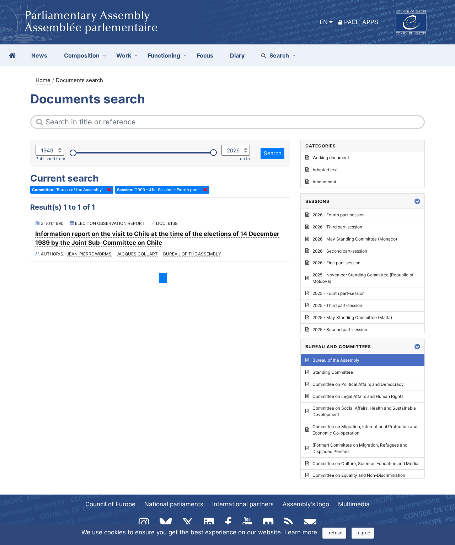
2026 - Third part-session (337, 227)
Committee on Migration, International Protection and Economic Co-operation (364, 430)
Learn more (300, 532)
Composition (82, 55)
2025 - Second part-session (339, 329)
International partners (243, 504)
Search (279, 55)
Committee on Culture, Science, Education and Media (365, 463)
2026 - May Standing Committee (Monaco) (354, 239)
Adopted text (325, 169)
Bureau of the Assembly (192, 254)
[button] (417, 201)
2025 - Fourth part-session (338, 293)
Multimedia (354, 504)
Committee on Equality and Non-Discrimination (358, 475)
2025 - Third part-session (337, 305)
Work (123, 55)
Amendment (324, 181)
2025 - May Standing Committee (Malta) (352, 317)
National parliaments (173, 504)
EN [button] (324, 22)
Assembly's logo (306, 504)
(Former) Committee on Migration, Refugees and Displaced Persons (359, 448)
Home (43, 80)
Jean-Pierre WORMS (89, 254)
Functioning (164, 55)
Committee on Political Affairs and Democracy (358, 384)
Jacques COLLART (137, 254)
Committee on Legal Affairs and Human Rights (357, 396)
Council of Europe (110, 504)
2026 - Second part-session (339, 251)
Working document (330, 157)
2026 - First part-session (336, 262)
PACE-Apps (361, 22)
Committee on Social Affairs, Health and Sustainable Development (364, 411)
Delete (107, 189)
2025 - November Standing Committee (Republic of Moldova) (362, 278)
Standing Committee (332, 372)
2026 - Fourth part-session (338, 214)
